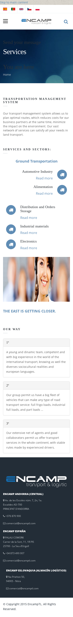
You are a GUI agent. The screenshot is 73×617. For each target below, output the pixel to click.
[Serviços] (13, 9)
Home (7, 74)
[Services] (21, 9)
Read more (44, 178)
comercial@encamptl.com (20, 523)
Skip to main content (14, 2)
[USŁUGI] (37, 9)
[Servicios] (5, 9)
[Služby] (29, 9)
